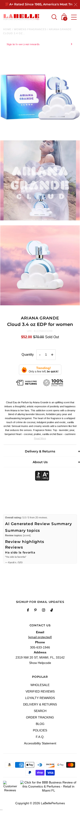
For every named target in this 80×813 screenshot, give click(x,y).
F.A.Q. (40, 737)
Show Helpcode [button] (40, 663)
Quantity (28, 354)
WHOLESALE (40, 685)
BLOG (40, 724)
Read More (40, 438)
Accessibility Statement (40, 743)
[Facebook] (28, 610)
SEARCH (40, 711)
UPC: (30, 331)
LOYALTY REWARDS (40, 698)
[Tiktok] (51, 610)
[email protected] (40, 637)
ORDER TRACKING (40, 717)
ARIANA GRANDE (40, 318)
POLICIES (40, 730)
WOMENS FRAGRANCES (30, 29)
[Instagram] (43, 610)
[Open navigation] (74, 17)
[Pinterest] (35, 610)
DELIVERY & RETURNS (40, 704)
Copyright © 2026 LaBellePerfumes (40, 803)
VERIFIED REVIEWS (40, 691)
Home (7, 29)
